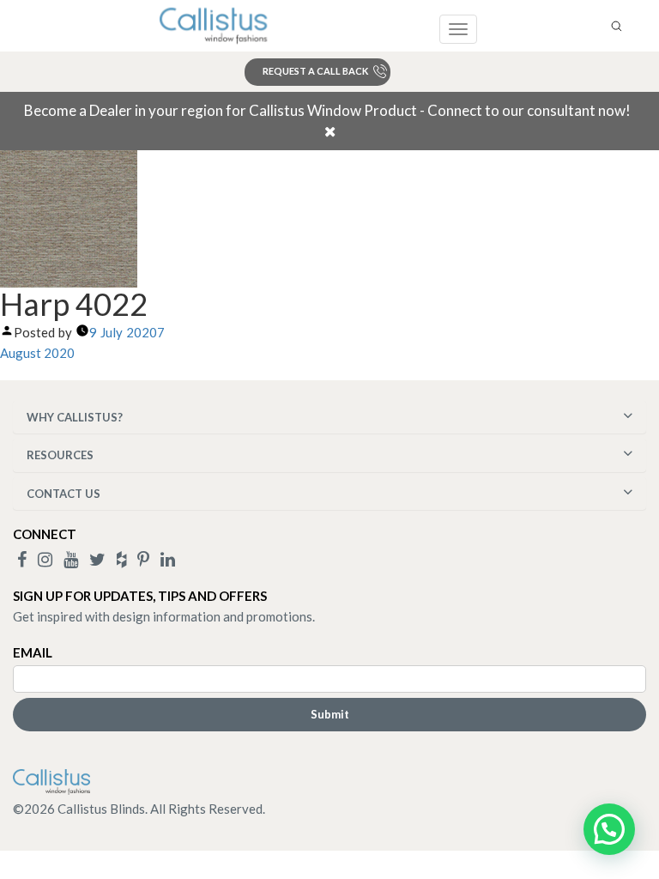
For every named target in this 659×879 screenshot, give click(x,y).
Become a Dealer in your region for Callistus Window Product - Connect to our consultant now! (327, 110)
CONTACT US (63, 493)
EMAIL (32, 652)
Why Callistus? (75, 417)
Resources (60, 455)
